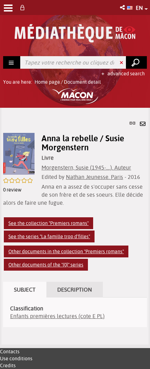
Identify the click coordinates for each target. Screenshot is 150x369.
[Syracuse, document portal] (75, 33)
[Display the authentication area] (23, 7)
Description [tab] (74, 289)
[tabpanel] (75, 226)
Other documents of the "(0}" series (45, 265)
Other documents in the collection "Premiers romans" (66, 251)
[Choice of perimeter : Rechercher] (12, 62)
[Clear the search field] (122, 62)
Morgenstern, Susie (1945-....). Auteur (86, 167)
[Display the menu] (8, 8)
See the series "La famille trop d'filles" (49, 236)
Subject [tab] (25, 289)
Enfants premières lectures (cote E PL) (57, 315)
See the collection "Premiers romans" (48, 223)
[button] (123, 7)
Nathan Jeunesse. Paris (94, 176)
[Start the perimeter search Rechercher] (136, 62)
